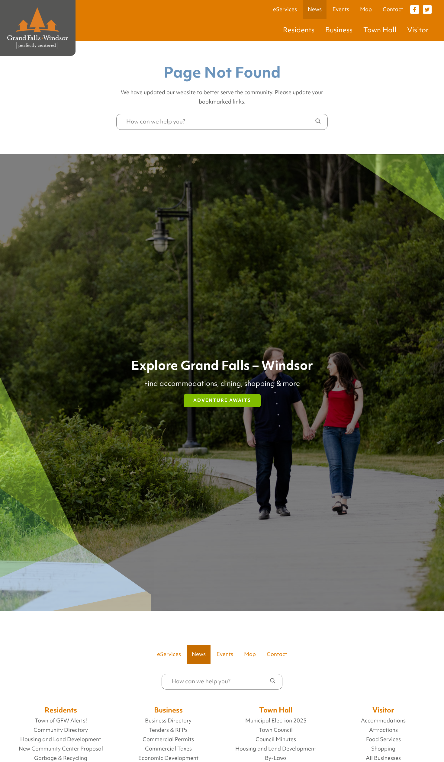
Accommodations (383, 720)
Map (366, 9)
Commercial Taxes (168, 748)
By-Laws (276, 758)
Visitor (418, 29)
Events (341, 9)
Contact (393, 9)
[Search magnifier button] (318, 121)
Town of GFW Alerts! (61, 720)
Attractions (383, 730)
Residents (298, 29)
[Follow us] (414, 9)
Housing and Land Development (60, 739)
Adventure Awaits (222, 400)
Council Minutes (276, 739)
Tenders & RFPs (168, 730)
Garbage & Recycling (60, 758)
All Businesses (383, 758)
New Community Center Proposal (61, 748)
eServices (285, 9)
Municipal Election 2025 (276, 720)
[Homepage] (37, 28)
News (315, 9)
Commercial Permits (168, 739)
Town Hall (379, 29)
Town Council (276, 730)
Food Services (383, 739)
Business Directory (168, 720)
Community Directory (61, 730)
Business (338, 29)
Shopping (383, 748)
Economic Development (168, 758)
